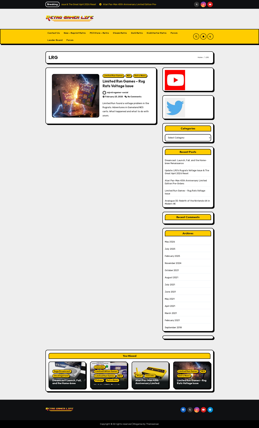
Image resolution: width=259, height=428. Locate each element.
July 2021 (170, 284)
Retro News (140, 76)
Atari (139, 376)
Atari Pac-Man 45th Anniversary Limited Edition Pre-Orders (147, 383)
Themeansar (152, 424)
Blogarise (138, 424)
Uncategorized (61, 376)
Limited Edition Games (106, 371)
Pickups (99, 380)
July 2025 (170, 249)
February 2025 (172, 256)
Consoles (99, 367)
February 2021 (172, 320)
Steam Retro (120, 33)
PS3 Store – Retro (99, 33)
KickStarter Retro (157, 33)
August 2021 (171, 277)
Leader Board (54, 40)
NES (129, 76)
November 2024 (173, 263)
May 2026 (170, 241)
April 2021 (170, 306)
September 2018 (173, 327)
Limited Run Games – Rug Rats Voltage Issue (124, 83)
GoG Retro (137, 33)
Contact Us (53, 33)
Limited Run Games (113, 76)
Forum (174, 33)
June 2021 (170, 292)
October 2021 (172, 270)
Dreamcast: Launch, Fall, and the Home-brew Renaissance (66, 383)
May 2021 (170, 299)
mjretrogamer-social (117, 92)
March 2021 (171, 313)
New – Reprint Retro (75, 33)
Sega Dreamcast (62, 371)
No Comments (135, 97)
